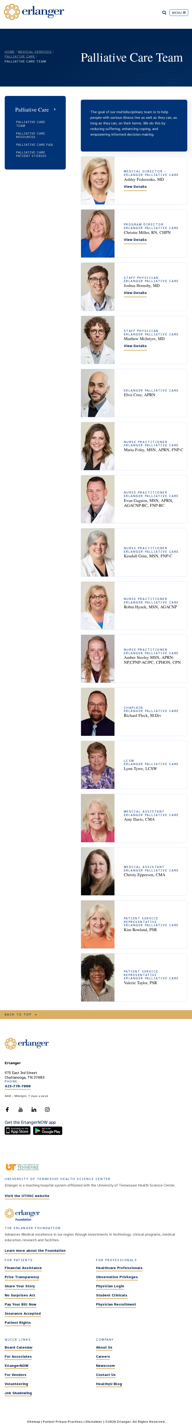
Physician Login (110, 1286)
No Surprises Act (20, 1295)
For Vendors (15, 1375)
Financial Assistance (23, 1268)
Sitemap (33, 1422)
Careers (103, 1356)
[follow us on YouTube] (20, 1111)
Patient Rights (18, 1323)
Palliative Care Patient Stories (31, 154)
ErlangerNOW (16, 1366)
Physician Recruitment (116, 1304)
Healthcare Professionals (119, 1268)
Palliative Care (20, 56)
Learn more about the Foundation (35, 1250)
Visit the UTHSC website (27, 1196)
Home (10, 52)
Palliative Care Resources (30, 135)
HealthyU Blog (109, 1384)
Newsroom (105, 1366)
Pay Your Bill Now (20, 1304)
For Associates (18, 1356)
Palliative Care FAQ (34, 145)
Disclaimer (93, 1422)
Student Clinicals (111, 1295)
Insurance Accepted (23, 1313)
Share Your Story (20, 1286)
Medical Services (35, 52)
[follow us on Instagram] (47, 1111)
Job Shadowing (18, 1393)
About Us (104, 1347)
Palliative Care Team (30, 123)
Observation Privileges (117, 1277)
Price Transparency (22, 1277)
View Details (135, 187)
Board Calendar (19, 1347)
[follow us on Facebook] (7, 1111)
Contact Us (106, 1375)
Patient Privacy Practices (63, 1422)
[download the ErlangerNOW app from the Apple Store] (19, 1134)
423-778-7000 (18, 1086)
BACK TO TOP (18, 1014)
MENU (177, 13)
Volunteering (16, 1384)
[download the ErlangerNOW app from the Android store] (48, 1134)
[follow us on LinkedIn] (34, 1111)
